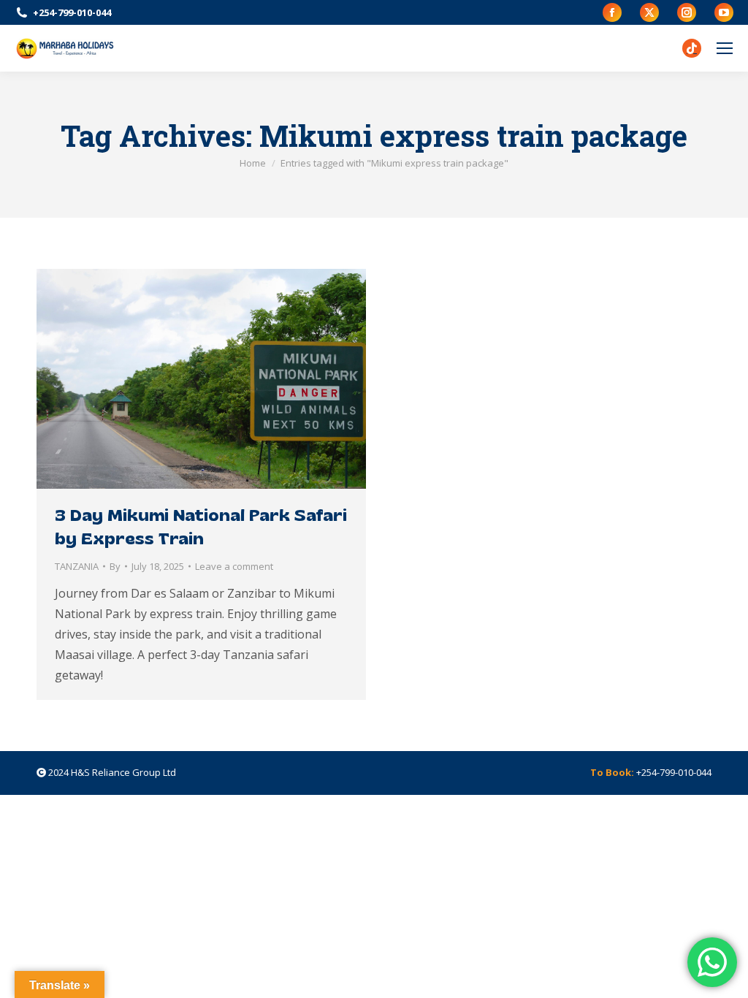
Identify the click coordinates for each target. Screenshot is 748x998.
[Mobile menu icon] (724, 48)
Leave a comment (234, 566)
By (115, 566)
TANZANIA (77, 566)
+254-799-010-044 (72, 12)
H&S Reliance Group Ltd (123, 772)
